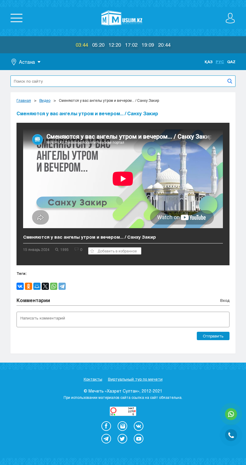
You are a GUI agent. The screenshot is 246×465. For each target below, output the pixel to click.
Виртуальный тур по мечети (135, 379)
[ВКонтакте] (20, 286)
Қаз (209, 61)
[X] (45, 286)
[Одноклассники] (28, 286)
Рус (220, 61)
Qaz (231, 61)
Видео (44, 100)
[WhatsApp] (53, 286)
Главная (23, 100)
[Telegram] (62, 286)
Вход (225, 300)
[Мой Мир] (36, 286)
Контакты (93, 379)
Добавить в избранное (117, 251)
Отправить (213, 336)
